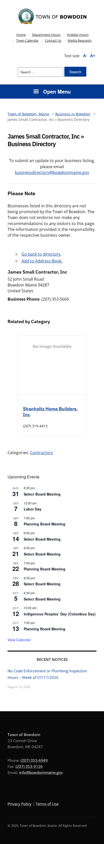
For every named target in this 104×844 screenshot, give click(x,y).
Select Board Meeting (42, 494)
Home (21, 34)
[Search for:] (40, 72)
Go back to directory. (41, 254)
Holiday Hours (78, 34)
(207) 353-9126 (29, 766)
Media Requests (80, 40)
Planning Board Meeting (44, 523)
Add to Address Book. (41, 261)
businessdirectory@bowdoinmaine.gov (52, 172)
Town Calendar (27, 40)
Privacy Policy (20, 803)
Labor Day (32, 509)
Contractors (41, 452)
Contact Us (53, 40)
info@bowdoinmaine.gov (41, 772)
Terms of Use (47, 803)
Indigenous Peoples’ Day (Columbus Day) (60, 613)
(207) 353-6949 (34, 760)
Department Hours (46, 34)
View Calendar (19, 639)
